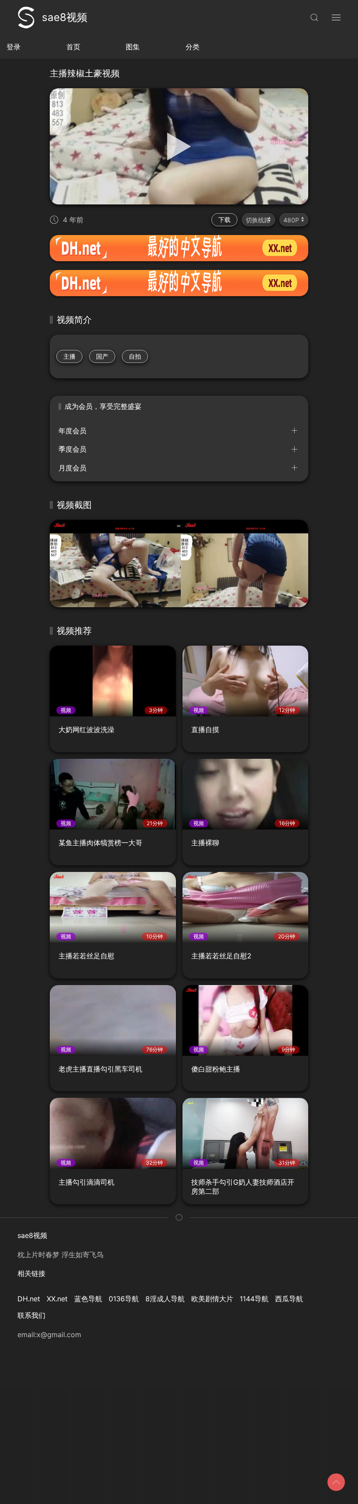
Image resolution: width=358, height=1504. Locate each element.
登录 (14, 46)
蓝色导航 (88, 1298)
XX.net (57, 1298)
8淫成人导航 (165, 1298)
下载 (224, 219)
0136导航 (124, 1298)
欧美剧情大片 (212, 1298)
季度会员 (72, 449)
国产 (102, 356)
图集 (133, 46)
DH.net (28, 1298)
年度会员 (72, 430)
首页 (73, 46)
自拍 (135, 356)
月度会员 (72, 467)
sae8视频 (64, 17)
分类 (193, 46)
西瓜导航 (289, 1298)
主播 (69, 356)
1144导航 (254, 1298)
